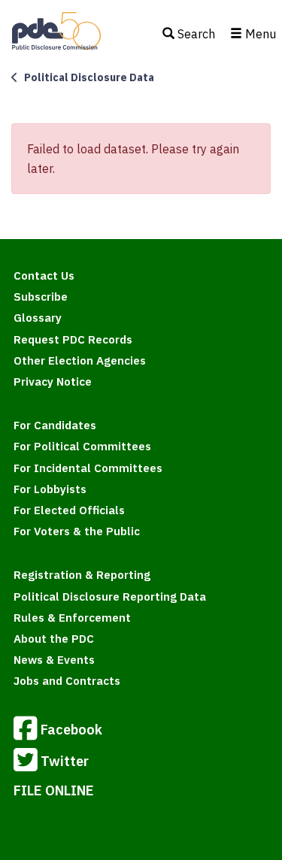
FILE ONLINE (54, 790)
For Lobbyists (50, 489)
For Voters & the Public (77, 531)
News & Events (54, 660)
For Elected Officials (69, 510)
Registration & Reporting (82, 575)
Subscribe (41, 296)
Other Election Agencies (80, 360)
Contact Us (44, 275)
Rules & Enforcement (72, 617)
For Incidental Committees (88, 468)
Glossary (38, 317)
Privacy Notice (53, 381)
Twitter (65, 760)
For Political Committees (82, 446)
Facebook (71, 728)
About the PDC (54, 638)
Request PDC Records (73, 339)
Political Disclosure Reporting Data (110, 596)
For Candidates (55, 425)
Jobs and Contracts (67, 681)
